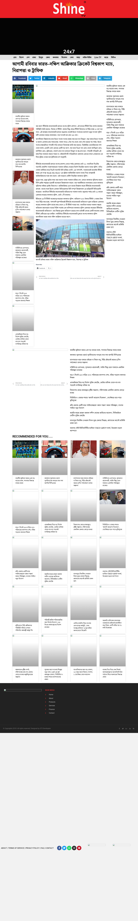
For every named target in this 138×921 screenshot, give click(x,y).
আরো (106, 57)
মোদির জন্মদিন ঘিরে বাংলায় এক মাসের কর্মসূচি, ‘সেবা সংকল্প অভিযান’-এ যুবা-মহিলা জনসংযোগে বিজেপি (83, 627)
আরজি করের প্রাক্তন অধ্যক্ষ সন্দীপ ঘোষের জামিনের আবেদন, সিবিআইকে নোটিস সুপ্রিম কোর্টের (115, 209)
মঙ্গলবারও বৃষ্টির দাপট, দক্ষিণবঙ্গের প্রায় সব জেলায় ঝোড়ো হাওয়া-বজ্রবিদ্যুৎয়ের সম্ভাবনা (24, 673)
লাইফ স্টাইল (87, 57)
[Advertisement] (69, 33)
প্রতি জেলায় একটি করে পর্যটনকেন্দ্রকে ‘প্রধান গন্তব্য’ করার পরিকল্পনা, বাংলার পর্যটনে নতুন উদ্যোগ (114, 193)
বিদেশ (21, 57)
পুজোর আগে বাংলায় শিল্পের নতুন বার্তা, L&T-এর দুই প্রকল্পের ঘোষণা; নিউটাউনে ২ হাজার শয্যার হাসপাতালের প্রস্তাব (54, 674)
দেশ (28, 57)
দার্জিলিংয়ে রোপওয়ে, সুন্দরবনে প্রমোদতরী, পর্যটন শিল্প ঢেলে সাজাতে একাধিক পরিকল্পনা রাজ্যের (22, 253)
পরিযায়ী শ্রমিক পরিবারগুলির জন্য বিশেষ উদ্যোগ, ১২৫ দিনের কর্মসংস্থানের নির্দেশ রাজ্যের (53, 623)
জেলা (48, 57)
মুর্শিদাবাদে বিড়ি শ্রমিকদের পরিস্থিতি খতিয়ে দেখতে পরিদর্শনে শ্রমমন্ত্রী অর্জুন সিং (24, 628)
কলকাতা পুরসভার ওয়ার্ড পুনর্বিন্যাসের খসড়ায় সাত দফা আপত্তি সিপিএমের (23, 163)
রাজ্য (34, 57)
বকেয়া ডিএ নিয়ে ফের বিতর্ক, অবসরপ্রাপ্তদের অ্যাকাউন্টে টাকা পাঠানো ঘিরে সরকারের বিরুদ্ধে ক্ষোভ (112, 673)
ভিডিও (113, 57)
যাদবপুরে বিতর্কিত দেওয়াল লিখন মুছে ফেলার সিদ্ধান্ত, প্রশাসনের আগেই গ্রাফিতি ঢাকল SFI (115, 223)
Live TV (97, 57)
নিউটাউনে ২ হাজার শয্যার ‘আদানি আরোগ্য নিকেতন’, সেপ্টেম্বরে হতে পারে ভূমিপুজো (115, 178)
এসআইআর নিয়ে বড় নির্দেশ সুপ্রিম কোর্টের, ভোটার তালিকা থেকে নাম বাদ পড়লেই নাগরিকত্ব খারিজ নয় (22, 339)
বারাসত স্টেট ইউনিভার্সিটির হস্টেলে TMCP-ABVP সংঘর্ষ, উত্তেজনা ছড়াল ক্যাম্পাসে (115, 236)
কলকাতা (56, 57)
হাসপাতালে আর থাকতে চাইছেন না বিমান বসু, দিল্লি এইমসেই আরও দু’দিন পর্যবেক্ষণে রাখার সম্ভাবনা (22, 207)
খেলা (72, 57)
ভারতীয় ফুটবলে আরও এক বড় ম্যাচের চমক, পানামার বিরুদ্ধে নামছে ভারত (22, 120)
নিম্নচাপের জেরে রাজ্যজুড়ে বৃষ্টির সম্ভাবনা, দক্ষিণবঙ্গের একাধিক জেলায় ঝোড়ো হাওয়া (115, 165)
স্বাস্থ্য (78, 57)
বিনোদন (64, 57)
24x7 (69, 52)
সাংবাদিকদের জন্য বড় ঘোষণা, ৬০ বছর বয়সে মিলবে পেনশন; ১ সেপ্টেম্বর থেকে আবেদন (83, 672)
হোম (14, 57)
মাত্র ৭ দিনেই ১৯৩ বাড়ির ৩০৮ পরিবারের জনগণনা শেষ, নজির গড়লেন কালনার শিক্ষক (22, 297)
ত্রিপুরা (41, 57)
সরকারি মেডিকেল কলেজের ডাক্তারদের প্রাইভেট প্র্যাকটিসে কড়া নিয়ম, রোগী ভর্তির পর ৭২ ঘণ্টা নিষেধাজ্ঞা (112, 624)
